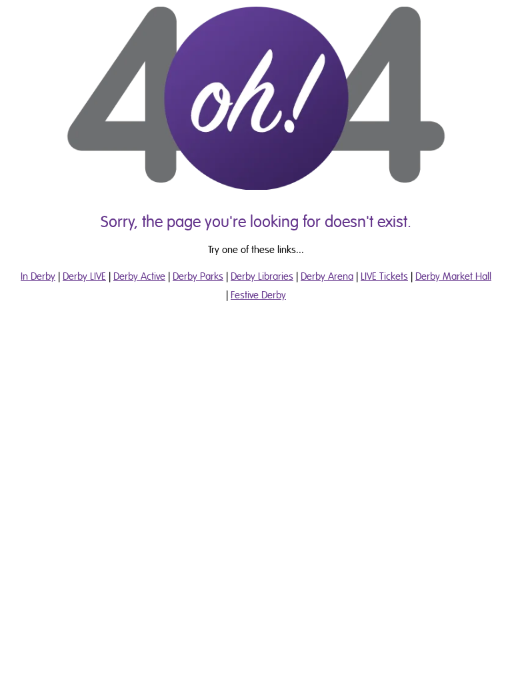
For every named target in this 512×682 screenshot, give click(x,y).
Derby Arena (327, 276)
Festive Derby (258, 295)
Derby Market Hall (453, 276)
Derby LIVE (84, 276)
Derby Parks (198, 276)
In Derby (38, 276)
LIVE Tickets (384, 276)
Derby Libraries (262, 276)
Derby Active (139, 276)
